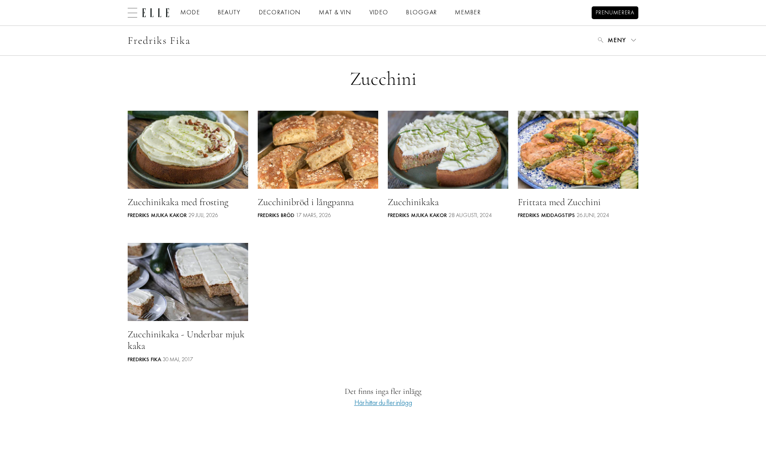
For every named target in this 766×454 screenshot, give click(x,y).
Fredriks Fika (159, 40)
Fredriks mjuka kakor (157, 215)
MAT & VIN (335, 13)
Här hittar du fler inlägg (383, 403)
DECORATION (280, 13)
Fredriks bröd (276, 215)
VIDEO (378, 13)
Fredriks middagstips (546, 215)
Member (468, 13)
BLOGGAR (421, 13)
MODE (190, 13)
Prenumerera (615, 13)
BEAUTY (229, 13)
